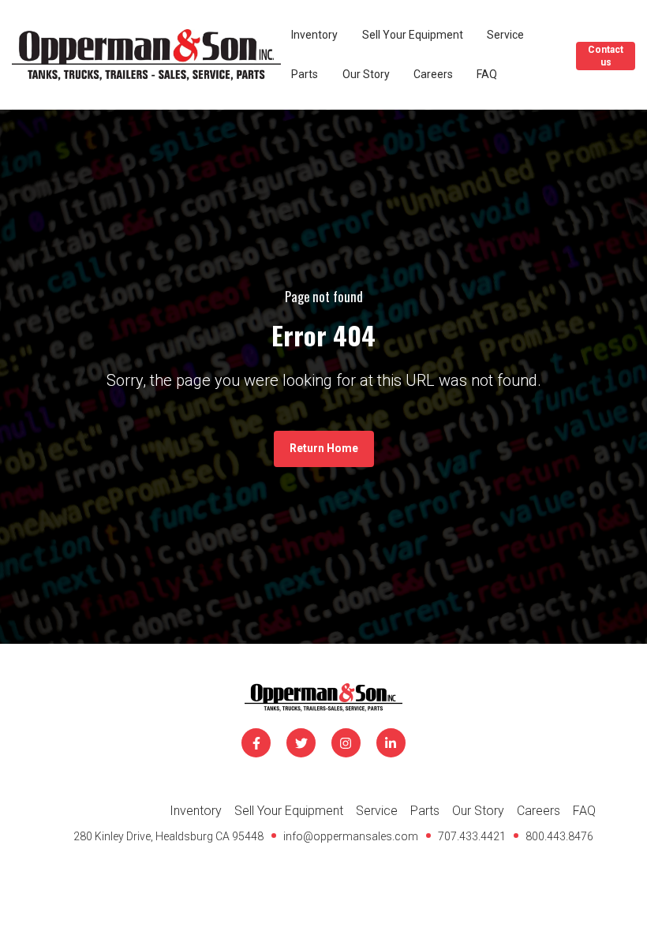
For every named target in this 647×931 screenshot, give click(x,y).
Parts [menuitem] (424, 810)
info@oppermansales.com (350, 836)
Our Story (366, 74)
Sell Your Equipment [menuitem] (288, 810)
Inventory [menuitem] (196, 810)
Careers (433, 74)
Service (505, 34)
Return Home (324, 448)
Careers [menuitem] (538, 810)
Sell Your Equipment (412, 34)
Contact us (605, 56)
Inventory (314, 34)
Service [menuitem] (377, 810)
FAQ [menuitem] (584, 810)
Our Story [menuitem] (478, 810)
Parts (304, 74)
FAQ (487, 74)
